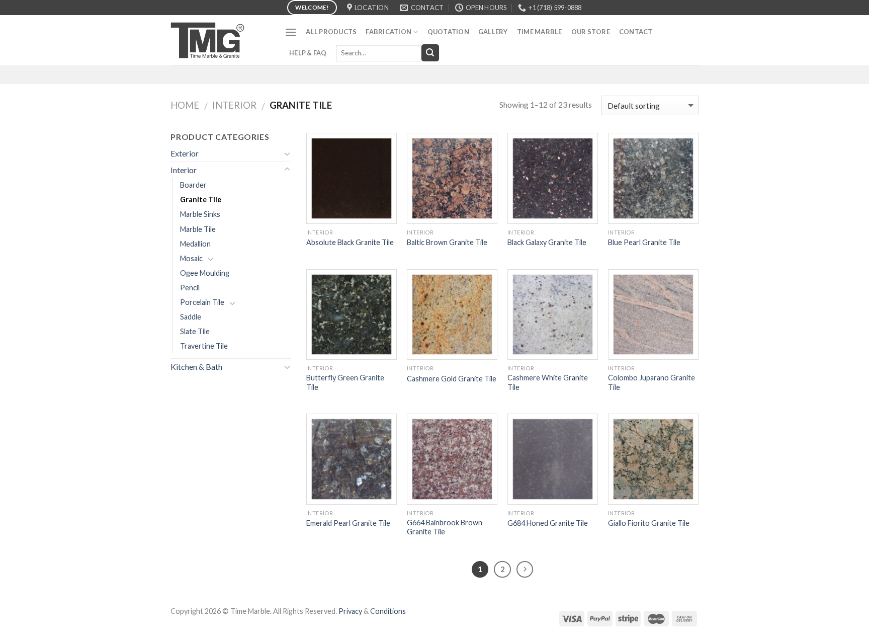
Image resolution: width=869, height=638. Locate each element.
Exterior (184, 153)
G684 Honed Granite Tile (547, 523)
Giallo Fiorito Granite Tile (648, 523)
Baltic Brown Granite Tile (447, 242)
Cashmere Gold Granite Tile (451, 378)
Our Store (590, 32)
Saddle (190, 316)
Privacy (350, 611)
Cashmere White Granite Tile (547, 382)
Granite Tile (200, 199)
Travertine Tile (204, 346)
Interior (234, 105)
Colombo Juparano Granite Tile (651, 382)
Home (184, 105)
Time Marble (539, 32)
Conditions (388, 611)
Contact (636, 32)
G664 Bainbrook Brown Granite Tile (444, 527)
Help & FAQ (308, 53)
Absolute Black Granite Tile (350, 242)
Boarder (193, 185)
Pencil (190, 287)
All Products (331, 32)
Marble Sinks (200, 214)
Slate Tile (195, 331)
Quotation (448, 32)
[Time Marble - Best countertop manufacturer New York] (220, 40)
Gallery (493, 32)
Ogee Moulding (204, 273)
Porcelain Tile (202, 302)
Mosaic (191, 258)
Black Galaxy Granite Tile (546, 242)
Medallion (195, 244)
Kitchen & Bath (196, 366)
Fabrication (388, 32)
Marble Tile (198, 229)
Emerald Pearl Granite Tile (348, 523)
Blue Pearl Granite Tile (644, 242)
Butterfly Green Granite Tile (345, 382)
